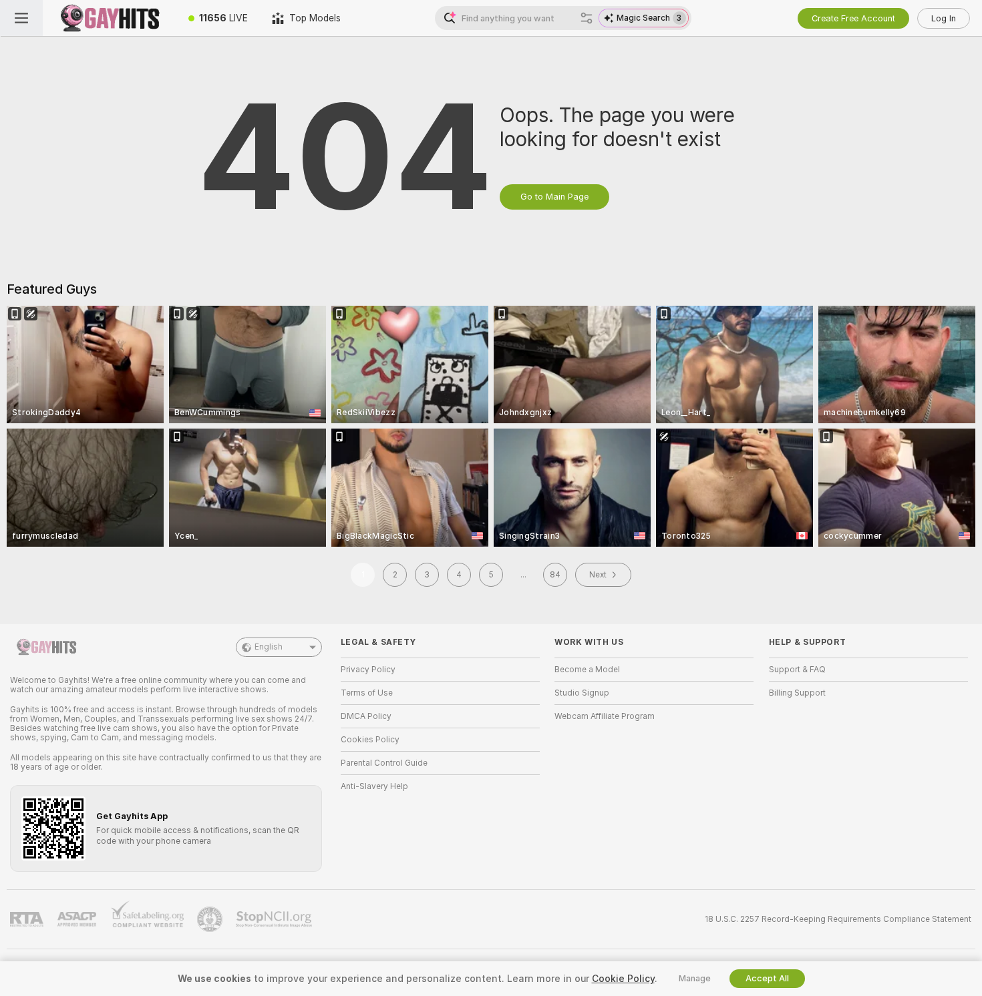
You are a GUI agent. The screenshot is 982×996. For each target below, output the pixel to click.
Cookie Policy (623, 978)
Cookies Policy (370, 739)
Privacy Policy (368, 669)
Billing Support (797, 693)
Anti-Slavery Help (374, 786)
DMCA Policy (366, 716)
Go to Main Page (554, 197)
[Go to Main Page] (109, 18)
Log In (943, 18)
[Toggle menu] (21, 18)
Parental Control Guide (384, 763)
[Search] (586, 18)
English (269, 647)
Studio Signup (581, 693)
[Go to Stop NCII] (275, 919)
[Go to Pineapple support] (211, 919)
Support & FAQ (797, 669)
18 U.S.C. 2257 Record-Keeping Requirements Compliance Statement (838, 919)
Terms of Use (367, 693)
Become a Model (587, 669)
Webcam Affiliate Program (604, 716)
